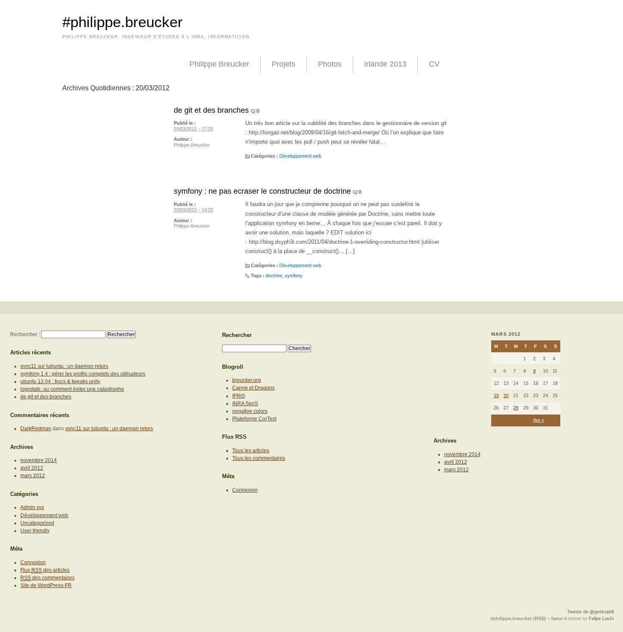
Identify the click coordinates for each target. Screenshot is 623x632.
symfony (294, 275)
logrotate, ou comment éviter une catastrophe (72, 389)
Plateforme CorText (254, 419)
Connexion (33, 562)
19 (496, 395)
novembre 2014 (38, 460)
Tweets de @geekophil (590, 611)
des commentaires (47, 578)
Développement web (300, 156)
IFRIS (238, 396)
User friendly (35, 531)
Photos (330, 64)
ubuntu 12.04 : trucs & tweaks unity (60, 381)
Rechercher (237, 335)
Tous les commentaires (258, 458)
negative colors (249, 411)
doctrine (274, 275)
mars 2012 (32, 476)
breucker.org (246, 380)
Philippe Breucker (219, 64)
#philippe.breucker (122, 22)
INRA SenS (245, 403)
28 (515, 407)
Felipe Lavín (601, 618)
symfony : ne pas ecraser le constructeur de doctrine (262, 191)
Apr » (538, 420)
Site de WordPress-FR (46, 585)
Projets (283, 64)
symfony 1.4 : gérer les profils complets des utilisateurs (82, 374)
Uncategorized (37, 523)
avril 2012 (31, 468)
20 (506, 395)
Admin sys (32, 507)
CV (434, 64)
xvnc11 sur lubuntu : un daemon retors (64, 366)
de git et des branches (211, 110)
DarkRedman (35, 429)
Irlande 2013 (385, 64)
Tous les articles (250, 451)
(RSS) (539, 618)
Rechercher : (25, 334)
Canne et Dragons (253, 388)
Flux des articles (45, 570)
